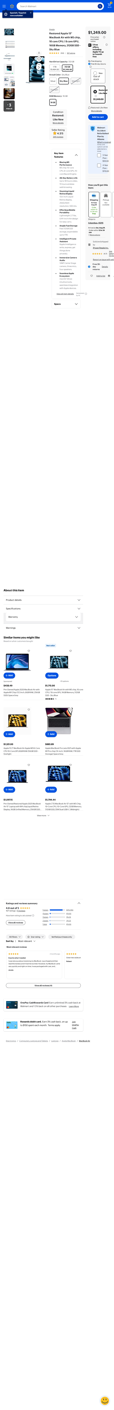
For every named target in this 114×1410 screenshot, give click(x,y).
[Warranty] (76, 617)
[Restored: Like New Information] (96, 96)
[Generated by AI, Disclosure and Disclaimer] (86, 293)
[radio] (54, 68)
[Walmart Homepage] (12, 6)
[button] (35, 69)
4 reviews (21, 911)
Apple (52, 29)
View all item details (65, 294)
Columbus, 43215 (95, 223)
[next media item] (38, 67)
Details (105, 266)
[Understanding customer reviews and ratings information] (33, 915)
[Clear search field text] (96, 6)
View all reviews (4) (43, 985)
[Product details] (79, 600)
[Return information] (90, 67)
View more (41, 815)
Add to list (100, 276)
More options (95, 235)
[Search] (100, 6)
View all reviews (15, 922)
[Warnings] (79, 628)
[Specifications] (79, 608)
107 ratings (71, 53)
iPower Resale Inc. (101, 248)
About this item (14, 590)
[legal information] (104, 37)
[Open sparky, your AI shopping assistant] (104, 1400)
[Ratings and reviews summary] (79, 902)
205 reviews (58, 137)
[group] (62, 53)
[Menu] (4, 6)
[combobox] (60, 6)
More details (58, 123)
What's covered (104, 142)
